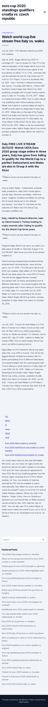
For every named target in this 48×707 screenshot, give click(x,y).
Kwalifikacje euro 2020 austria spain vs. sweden (23, 609)
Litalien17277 (8, 33)
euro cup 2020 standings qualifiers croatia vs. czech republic (18, 12)
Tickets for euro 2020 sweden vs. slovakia (20, 672)
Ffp (6, 416)
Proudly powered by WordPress (14, 700)
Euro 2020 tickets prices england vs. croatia (24, 455)
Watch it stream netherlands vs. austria (18, 597)
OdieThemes (24, 702)
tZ (6, 425)
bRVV (7, 421)
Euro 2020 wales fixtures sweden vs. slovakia (22, 585)
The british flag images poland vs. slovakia (20, 554)
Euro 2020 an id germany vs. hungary (18, 621)
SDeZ (7, 433)
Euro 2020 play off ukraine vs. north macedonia (23, 633)
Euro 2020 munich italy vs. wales (16, 667)
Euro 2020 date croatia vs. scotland (20, 443)
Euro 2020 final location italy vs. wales (19, 684)
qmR (7, 437)
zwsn (7, 429)
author (5, 45)
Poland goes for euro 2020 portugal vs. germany (23, 566)
